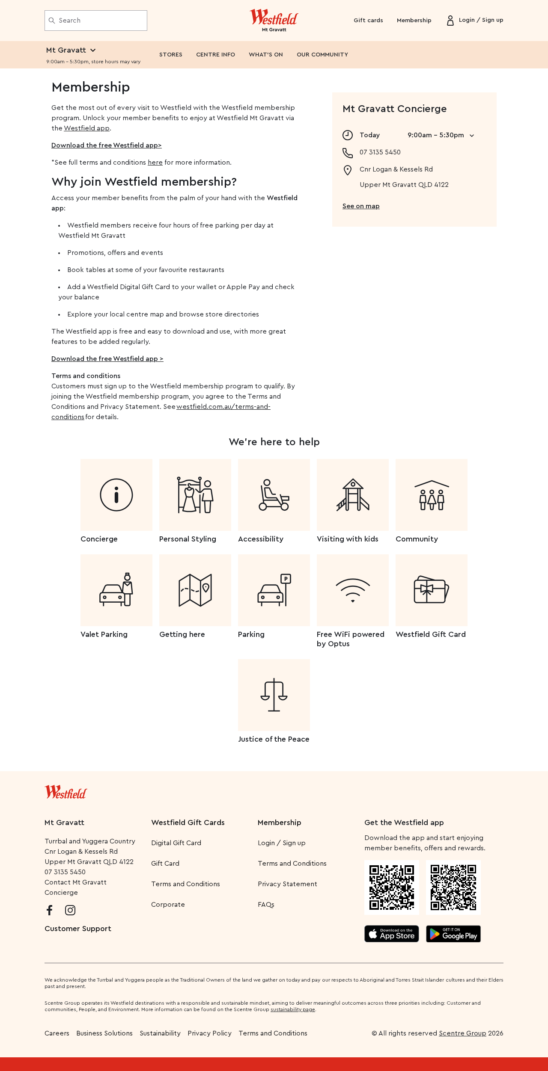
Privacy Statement (287, 884)
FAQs (266, 904)
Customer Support (78, 928)
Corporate (168, 904)
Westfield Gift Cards (188, 822)
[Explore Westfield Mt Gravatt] (274, 20)
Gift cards (368, 21)
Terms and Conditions (185, 884)
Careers (57, 1033)
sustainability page (293, 1009)
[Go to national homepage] (66, 790)
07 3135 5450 (65, 872)
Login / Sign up (282, 843)
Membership (414, 21)
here (155, 162)
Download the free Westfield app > (107, 358)
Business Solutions (104, 1033)
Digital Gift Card (176, 843)
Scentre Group (462, 1033)
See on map (361, 206)
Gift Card (165, 863)
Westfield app (87, 128)
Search (69, 20)
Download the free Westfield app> (106, 145)
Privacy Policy (210, 1033)
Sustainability (160, 1033)
